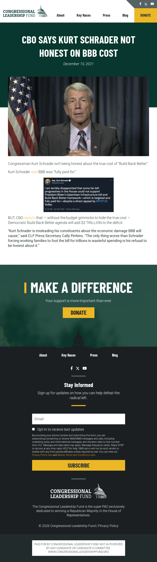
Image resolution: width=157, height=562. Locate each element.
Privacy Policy (108, 526)
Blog (125, 15)
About (60, 15)
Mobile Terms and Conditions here (76, 455)
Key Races (84, 15)
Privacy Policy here (42, 455)
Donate (145, 15)
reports (29, 218)
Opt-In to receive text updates (60, 429)
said (34, 172)
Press (106, 15)
